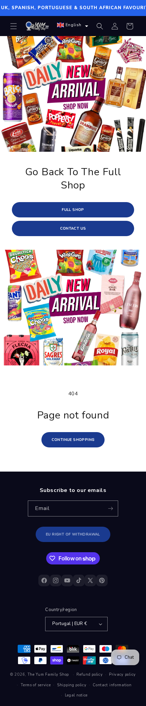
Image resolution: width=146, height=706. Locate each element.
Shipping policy (72, 685)
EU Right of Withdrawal (73, 534)
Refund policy (89, 674)
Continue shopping (73, 439)
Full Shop (73, 209)
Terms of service (36, 685)
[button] (13, 26)
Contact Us (73, 228)
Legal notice (76, 695)
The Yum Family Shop (48, 674)
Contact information (112, 685)
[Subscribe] (110, 508)
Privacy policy (122, 674)
